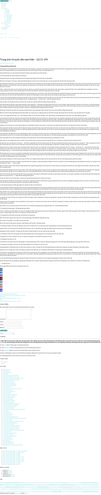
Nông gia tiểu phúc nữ (8, 397)
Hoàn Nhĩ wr (21, 482)
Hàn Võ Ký (35, 482)
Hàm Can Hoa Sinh (29, 482)
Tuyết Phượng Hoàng (40, 491)
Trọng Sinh (8, 18)
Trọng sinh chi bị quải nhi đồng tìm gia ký (13, 421)
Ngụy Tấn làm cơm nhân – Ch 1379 (11, 464)
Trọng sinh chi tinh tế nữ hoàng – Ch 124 (10, 300)
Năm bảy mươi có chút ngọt (30, 487)
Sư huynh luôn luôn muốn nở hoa (11, 403)
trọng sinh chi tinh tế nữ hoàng (59, 489)
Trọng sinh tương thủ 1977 (9, 436)
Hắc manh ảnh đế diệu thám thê (11, 376)
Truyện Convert (7, 23)
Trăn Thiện (7, 489)
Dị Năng (8, 11)
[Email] (50, 283)
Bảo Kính (2, 482)
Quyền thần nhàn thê (8, 402)
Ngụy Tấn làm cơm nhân (9, 396)
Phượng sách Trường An (9, 400)
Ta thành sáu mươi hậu (8, 408)
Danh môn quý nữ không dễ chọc (11, 375)
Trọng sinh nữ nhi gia (8, 434)
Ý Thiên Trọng (64, 491)
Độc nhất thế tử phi (8, 443)
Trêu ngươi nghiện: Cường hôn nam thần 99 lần (15, 418)
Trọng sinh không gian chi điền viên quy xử (13, 430)
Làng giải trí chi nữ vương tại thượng (12, 388)
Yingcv (10, 0)
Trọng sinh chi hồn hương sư (10, 422)
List (4, 6)
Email (1, 324)
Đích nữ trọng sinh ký (8, 442)
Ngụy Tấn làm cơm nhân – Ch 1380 (11, 462)
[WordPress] (50, 269)
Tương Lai (8, 20)
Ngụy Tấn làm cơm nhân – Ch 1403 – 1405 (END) (15, 451)
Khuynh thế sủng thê (8, 381)
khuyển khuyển (64, 482)
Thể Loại (5, 8)
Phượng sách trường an (53, 487)
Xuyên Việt (8, 21)
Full (7, 24)
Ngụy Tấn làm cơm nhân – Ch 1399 (11, 454)
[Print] (50, 286)
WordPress (17, 493)
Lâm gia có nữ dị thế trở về (9, 384)
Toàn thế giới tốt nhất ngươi (10, 416)
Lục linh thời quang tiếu (9, 391)
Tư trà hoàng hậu (7, 437)
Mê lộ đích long (69, 485)
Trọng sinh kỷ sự (7, 431)
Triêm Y (3, 489)
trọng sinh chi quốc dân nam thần (16, 295)
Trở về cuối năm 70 (7, 419)
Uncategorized (6, 440)
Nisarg (26, 493)
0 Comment (11, 63)
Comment (3, 319)
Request (5, 29)
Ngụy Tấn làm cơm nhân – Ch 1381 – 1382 (13, 461)
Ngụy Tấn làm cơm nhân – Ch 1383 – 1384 (13, 459)
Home (4, 3)
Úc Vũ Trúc (56, 491)
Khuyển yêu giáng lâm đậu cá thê (11, 379)
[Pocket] (50, 288)
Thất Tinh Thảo (76, 487)
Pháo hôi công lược (8, 399)
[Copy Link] (50, 281)
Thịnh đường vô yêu (8, 413)
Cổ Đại (7, 9)
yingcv (7, 63)
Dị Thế (7, 12)
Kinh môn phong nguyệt (9, 382)
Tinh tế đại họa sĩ (7, 415)
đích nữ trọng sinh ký (90, 491)
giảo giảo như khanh (11, 482)
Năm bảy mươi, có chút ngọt (10, 394)
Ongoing (8, 26)
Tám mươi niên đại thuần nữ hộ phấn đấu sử (14, 409)
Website (2, 327)
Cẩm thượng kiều (7, 372)
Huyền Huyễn (9, 15)
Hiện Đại (8, 14)
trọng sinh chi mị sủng (27, 489)
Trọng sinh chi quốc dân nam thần (8, 293)
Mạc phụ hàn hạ (7, 393)
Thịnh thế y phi (7, 412)
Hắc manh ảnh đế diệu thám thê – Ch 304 (10, 297)
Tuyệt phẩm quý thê (8, 439)
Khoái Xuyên (9, 17)
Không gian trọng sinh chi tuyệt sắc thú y (13, 378)
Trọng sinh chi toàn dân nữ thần (11, 428)
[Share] (50, 290)
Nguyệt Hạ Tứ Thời (79, 484)
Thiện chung (6, 410)
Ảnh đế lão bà (6, 371)
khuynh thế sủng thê (55, 482)
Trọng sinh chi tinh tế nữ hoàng (11, 427)
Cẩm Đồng (5, 373)
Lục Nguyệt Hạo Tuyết (56, 484)
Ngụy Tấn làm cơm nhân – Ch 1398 (11, 455)
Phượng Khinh (43, 487)
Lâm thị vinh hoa (7, 387)
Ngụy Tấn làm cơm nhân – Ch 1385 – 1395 (13, 458)
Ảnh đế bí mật (6, 369)
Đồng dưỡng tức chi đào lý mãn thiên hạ (13, 445)
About (4, 5)
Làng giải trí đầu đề (8, 390)
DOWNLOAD (7, 347)
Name (1, 321)
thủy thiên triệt (4, 295)
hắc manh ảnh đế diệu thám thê (44, 482)
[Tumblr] (50, 278)
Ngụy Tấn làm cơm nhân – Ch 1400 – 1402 (13, 452)
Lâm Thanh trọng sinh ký (9, 385)
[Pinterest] (50, 276)
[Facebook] (50, 271)
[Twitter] (50, 274)
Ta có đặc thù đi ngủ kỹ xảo (9, 406)
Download (5, 27)
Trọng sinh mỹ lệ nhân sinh (10, 433)
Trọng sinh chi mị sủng (8, 424)
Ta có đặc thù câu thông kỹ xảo (10, 405)
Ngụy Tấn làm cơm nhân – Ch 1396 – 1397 (13, 457)
